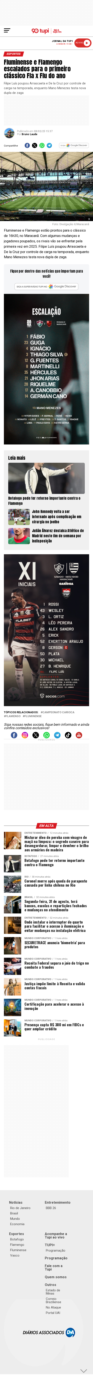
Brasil (14, 1213)
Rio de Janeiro (20, 1208)
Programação (55, 1250)
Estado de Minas (53, 1291)
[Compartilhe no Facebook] (27, 147)
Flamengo (13, 716)
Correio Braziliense (53, 1300)
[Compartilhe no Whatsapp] (42, 147)
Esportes (16, 1234)
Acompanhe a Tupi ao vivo (56, 1235)
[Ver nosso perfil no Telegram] (57, 737)
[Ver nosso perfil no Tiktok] (68, 737)
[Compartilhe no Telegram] (49, 147)
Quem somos (56, 1277)
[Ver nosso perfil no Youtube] (79, 737)
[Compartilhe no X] (34, 147)
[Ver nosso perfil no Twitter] (35, 737)
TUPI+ (50, 1245)
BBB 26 (51, 1208)
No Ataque (53, 1307)
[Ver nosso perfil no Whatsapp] (46, 737)
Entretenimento (58, 1202)
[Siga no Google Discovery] (74, 147)
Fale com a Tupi (54, 1267)
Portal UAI (53, 1313)
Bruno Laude (29, 134)
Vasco (14, 1255)
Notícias (15, 1202)
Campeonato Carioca (58, 712)
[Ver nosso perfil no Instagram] (25, 737)
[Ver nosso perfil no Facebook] (14, 737)
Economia (17, 1224)
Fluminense (33, 716)
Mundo (15, 1219)
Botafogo (17, 1239)
